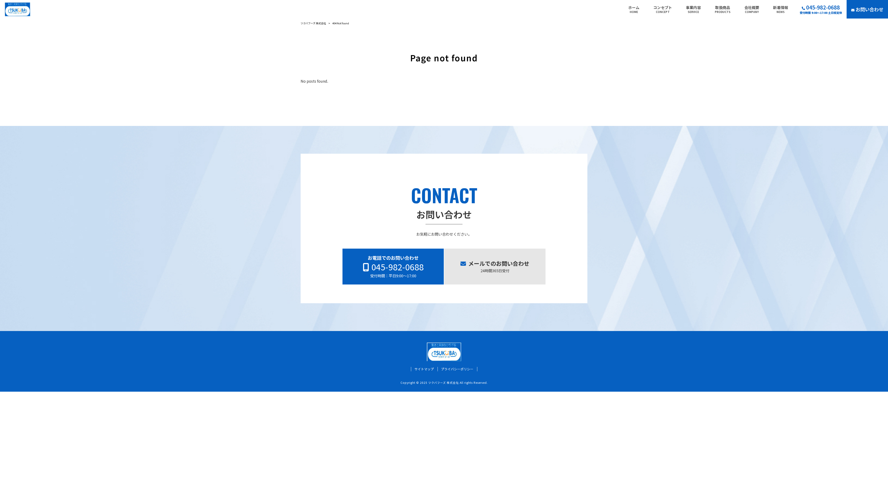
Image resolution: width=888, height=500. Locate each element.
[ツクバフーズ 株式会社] (17, 9)
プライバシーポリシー (457, 369)
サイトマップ (424, 369)
